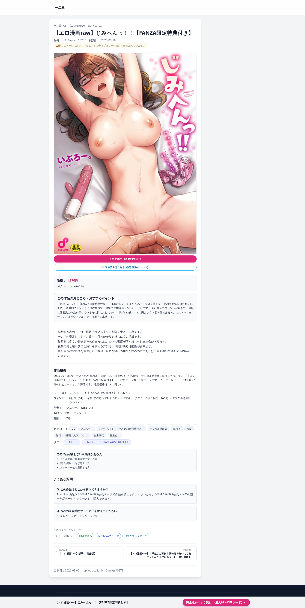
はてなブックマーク (136, 536)
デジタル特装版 (158, 428)
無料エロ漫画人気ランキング (72, 435)
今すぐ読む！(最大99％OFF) (125, 259)
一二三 (57, 25)
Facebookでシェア (108, 536)
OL (64, 25)
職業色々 (115, 435)
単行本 (177, 428)
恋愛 (189, 428)
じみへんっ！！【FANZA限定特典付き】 (121, 428)
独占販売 (99, 435)
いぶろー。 (87, 428)
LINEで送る (85, 536)
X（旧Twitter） (64, 536)
